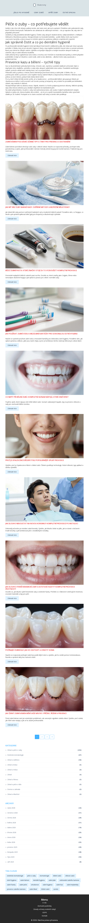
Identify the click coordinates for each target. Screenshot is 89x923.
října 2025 (44, 857)
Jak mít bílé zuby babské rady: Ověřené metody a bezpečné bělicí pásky (37, 207)
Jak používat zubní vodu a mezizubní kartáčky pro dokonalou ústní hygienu (41, 334)
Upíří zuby (53, 12)
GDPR (44, 912)
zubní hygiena (47, 885)
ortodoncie (35, 885)
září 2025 (44, 862)
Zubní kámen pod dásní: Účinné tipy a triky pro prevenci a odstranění (37, 142)
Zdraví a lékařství (44, 794)
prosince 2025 (44, 847)
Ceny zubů (39, 12)
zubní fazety (11, 885)
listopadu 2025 (44, 852)
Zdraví (44, 775)
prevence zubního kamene (16, 889)
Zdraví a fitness (44, 779)
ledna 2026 (44, 842)
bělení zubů (57, 876)
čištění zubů (45, 889)
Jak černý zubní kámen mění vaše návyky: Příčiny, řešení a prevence (36, 713)
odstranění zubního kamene (69, 880)
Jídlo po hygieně (21, 12)
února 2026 (44, 837)
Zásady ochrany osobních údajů (44, 909)
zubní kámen (24, 880)
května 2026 (44, 823)
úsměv (56, 889)
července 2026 (44, 813)
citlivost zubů (69, 876)
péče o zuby (31, 876)
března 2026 (44, 832)
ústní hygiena (11, 880)
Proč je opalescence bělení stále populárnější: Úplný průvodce (34, 460)
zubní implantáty (72, 885)
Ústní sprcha (69, 12)
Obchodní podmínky (45, 906)
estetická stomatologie (15, 876)
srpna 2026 (44, 808)
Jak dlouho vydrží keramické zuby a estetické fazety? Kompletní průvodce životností (40, 588)
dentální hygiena (39, 880)
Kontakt (44, 916)
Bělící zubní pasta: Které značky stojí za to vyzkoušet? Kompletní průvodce (41, 270)
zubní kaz (59, 885)
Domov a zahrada (44, 789)
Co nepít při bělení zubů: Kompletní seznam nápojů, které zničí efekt (37, 397)
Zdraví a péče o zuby (44, 750)
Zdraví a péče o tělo (44, 784)
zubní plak (52, 880)
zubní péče (23, 885)
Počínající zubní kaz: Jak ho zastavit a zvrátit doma (29, 650)
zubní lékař (33, 889)
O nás (44, 903)
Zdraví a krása (44, 765)
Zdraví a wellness (44, 760)
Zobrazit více (12, 155)
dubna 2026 (44, 827)
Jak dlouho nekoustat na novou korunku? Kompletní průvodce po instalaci (41, 524)
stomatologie (44, 876)
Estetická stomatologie (44, 755)
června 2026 (44, 818)
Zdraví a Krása (44, 770)
